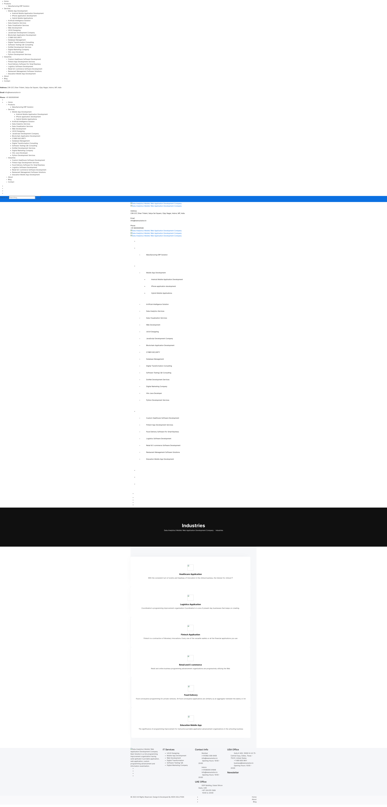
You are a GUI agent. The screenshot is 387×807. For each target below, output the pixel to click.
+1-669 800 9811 (240, 760)
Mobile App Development (18, 11)
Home (6, 1)
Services (7, 8)
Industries (7, 57)
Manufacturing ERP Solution (18, 6)
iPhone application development (24, 16)
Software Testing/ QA (175, 763)
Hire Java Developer (16, 52)
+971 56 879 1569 (209, 790)
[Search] (38, 197)
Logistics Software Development (20, 66)
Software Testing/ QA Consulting (20, 45)
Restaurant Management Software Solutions (25, 71)
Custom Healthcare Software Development (24, 59)
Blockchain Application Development (22, 35)
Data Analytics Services (17, 23)
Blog (5, 78)
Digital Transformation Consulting (21, 42)
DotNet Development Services (19, 47)
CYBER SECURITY (15, 37)
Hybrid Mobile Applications (22, 18)
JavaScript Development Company (21, 33)
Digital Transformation (175, 760)
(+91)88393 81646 (209, 770)
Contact (7, 81)
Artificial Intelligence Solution (19, 21)
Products (7, 4)
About (6, 76)
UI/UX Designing (14, 30)
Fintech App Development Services (21, 62)
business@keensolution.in (243, 763)
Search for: (4, 197)
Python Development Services (19, 54)
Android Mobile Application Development (28, 13)
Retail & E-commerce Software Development (25, 69)
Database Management (17, 40)
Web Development (15, 28)
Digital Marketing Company (18, 50)
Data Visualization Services (18, 25)
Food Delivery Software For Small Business (24, 64)
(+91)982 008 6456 (209, 756)
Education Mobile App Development (22, 74)
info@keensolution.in (13, 92)
